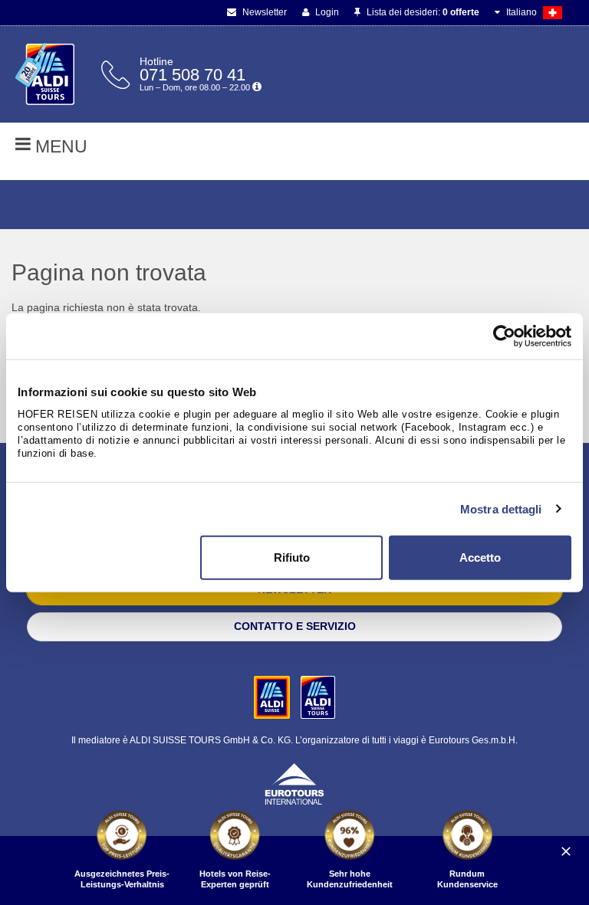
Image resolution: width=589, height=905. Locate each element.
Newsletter (263, 12)
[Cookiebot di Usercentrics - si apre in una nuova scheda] (504, 335)
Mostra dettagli (501, 508)
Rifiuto (292, 557)
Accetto (480, 557)
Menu (59, 146)
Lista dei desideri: (421, 12)
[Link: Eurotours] (294, 783)
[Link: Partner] (273, 696)
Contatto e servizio (295, 626)
